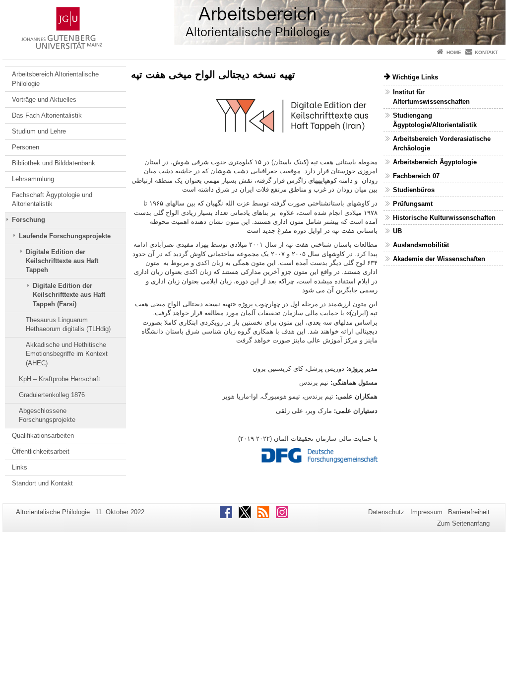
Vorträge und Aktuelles (44, 99)
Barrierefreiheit (469, 512)
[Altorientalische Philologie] (254, 22)
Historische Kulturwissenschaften (444, 217)
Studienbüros (414, 190)
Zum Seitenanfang (463, 523)
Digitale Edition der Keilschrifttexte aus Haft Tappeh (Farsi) (69, 295)
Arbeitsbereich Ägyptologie (435, 162)
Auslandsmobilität (421, 245)
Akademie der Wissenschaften (439, 259)
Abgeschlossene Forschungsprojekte (47, 415)
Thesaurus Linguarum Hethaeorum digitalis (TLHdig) (68, 324)
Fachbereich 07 (416, 176)
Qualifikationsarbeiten (43, 435)
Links (19, 467)
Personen (25, 147)
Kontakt (486, 52)
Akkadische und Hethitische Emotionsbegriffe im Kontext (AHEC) (67, 354)
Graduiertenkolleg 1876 (52, 395)
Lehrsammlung (33, 179)
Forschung (28, 219)
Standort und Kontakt (42, 483)
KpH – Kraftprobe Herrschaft (59, 379)
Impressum (426, 512)
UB (397, 231)
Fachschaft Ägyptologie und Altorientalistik (52, 199)
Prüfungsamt (413, 203)
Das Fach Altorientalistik (47, 115)
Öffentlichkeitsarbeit (40, 451)
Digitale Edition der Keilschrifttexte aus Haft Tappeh (62, 261)
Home (453, 52)
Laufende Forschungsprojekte (65, 236)
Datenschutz (386, 512)
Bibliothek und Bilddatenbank (53, 163)
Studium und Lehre (39, 131)
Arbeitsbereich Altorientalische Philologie (55, 78)
